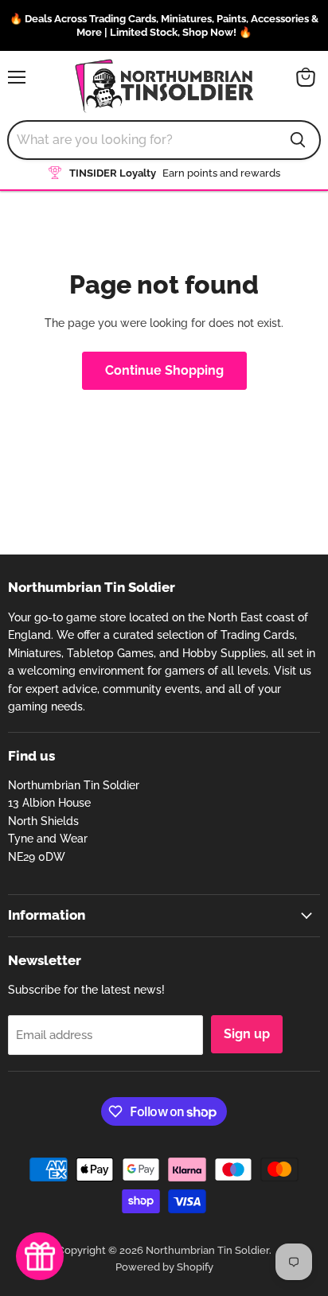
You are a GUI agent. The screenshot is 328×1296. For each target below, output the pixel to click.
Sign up (247, 1033)
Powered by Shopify (164, 1267)
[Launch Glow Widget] (40, 1256)
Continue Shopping (164, 370)
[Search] (297, 140)
